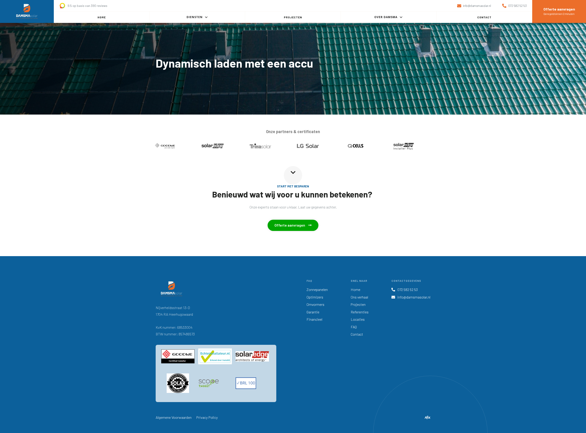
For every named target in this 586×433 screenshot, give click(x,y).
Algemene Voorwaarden (174, 417)
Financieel (314, 319)
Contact (357, 334)
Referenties (360, 312)
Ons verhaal (359, 297)
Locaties (358, 319)
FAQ (354, 327)
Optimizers (315, 297)
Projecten (358, 304)
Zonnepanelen (317, 289)
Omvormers (315, 304)
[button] (197, 17)
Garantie (313, 312)
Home (355, 289)
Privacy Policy (207, 417)
